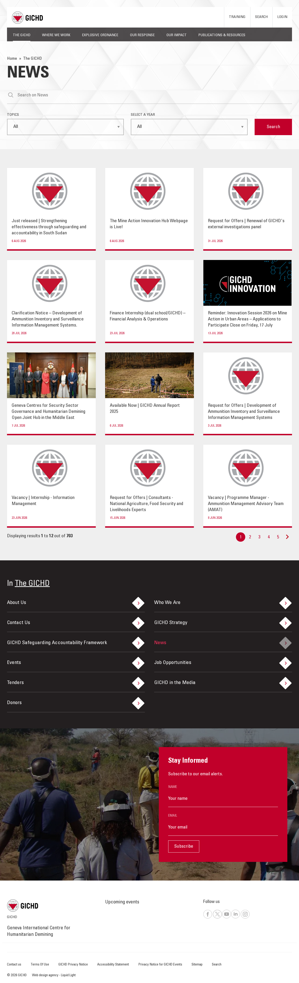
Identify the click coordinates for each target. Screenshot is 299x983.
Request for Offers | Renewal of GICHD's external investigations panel (246, 224)
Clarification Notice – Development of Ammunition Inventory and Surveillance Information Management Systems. (48, 319)
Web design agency (45, 975)
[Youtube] (226, 918)
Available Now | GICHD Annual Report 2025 (145, 409)
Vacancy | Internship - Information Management (43, 501)
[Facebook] (207, 918)
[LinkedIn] (235, 918)
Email (172, 816)
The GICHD (32, 584)
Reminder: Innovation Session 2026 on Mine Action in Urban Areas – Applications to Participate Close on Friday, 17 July (247, 319)
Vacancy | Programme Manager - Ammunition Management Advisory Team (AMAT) (246, 504)
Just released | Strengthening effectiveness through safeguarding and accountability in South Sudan (49, 227)
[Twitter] (217, 918)
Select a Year (143, 115)
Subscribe (183, 846)
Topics (13, 115)
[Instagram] (245, 918)
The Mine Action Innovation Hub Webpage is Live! (149, 224)
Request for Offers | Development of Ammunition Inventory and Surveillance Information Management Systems (244, 412)
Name (172, 787)
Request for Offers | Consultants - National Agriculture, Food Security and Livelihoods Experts (146, 504)
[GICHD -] (27, 17)
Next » (287, 539)
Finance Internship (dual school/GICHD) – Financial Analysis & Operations (147, 316)
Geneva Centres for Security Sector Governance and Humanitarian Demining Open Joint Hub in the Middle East (48, 412)
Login (282, 17)
